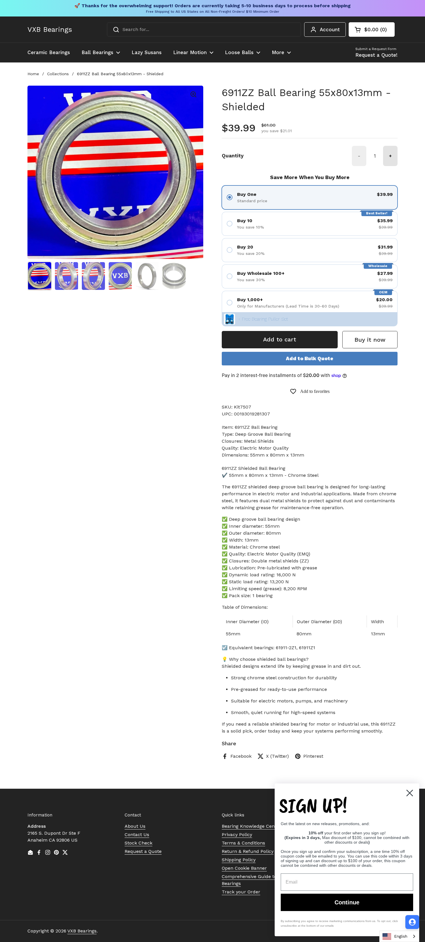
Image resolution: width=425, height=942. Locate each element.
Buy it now (369, 339)
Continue (347, 902)
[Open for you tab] (412, 922)
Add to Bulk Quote (309, 358)
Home (33, 73)
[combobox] (204, 29)
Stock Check (138, 843)
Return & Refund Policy (248, 851)
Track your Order (241, 892)
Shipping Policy (239, 859)
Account (330, 29)
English (400, 936)
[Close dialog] (409, 793)
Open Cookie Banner (244, 868)
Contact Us (137, 834)
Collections (58, 73)
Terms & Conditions (243, 843)
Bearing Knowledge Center (251, 826)
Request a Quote (143, 851)
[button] (372, 29)
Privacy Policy (237, 834)
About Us (135, 826)
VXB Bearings (49, 29)
